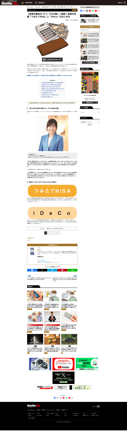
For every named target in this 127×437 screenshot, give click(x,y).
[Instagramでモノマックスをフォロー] (87, 11)
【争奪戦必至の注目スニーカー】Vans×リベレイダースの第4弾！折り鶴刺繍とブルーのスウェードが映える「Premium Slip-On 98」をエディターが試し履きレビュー (93, 52)
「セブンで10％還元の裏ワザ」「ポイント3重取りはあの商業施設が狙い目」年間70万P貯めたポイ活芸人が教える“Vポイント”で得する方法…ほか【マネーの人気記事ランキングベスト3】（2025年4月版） (52, 330)
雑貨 (28, 353)
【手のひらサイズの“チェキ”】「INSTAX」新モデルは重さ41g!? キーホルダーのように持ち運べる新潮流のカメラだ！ (65, 279)
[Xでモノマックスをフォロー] (84, 11)
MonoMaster (76, 415)
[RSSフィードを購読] (99, 11)
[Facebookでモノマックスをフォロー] (81, 11)
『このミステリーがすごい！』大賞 (31, 418)
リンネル (84, 413)
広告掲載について (64, 410)
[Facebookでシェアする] (32, 270)
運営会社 (38, 410)
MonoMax (57, 415)
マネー (29, 240)
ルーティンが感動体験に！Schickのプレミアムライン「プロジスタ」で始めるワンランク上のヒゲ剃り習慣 (35, 350)
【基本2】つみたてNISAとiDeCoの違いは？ (51, 86)
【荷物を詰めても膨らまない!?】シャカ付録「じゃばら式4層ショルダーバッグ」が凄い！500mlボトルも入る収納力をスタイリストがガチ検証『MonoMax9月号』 (93, 58)
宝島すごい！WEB (95, 415)
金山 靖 (39, 249)
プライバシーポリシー (50, 410)
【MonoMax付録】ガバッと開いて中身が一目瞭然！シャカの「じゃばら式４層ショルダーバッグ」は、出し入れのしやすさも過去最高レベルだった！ (93, 20)
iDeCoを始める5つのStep (47, 92)
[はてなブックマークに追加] (52, 270)
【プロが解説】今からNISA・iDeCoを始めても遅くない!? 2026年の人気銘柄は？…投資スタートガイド (69, 306)
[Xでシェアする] (42, 270)
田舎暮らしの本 (85, 415)
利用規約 (58, 410)
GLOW (47, 415)
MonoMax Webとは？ (31, 410)
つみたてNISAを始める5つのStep (48, 90)
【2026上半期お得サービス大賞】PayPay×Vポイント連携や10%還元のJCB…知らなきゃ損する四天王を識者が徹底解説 (52, 103)
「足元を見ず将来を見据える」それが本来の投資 (52, 82)
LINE (72, 270)
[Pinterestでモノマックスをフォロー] (90, 11)
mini (65, 413)
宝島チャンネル (31, 413)
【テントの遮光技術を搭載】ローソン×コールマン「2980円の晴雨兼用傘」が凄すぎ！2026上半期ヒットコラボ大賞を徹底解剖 (93, 35)
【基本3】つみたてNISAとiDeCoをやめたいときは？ (53, 88)
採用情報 (43, 410)
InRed (38, 413)
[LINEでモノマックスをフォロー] (93, 11)
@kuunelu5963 (42, 260)
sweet (56, 413)
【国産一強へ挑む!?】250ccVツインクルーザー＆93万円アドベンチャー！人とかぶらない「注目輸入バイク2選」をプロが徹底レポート (93, 40)
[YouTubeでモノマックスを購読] (96, 11)
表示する (90, 124)
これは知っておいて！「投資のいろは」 (50, 94)
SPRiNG (29, 415)
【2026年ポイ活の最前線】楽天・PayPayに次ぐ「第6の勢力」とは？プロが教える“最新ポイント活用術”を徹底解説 (52, 306)
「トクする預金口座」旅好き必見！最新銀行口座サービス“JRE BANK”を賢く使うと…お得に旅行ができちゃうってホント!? (69, 327)
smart (66, 415)
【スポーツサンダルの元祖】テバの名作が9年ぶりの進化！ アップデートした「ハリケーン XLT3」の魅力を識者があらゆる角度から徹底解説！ (69, 351)
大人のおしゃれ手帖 (50, 413)
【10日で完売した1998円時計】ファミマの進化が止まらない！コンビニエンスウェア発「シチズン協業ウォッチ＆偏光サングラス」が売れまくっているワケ (93, 46)
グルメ (46, 353)
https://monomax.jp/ (46, 261)
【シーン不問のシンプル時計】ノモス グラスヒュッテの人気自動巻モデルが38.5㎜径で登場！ (39, 278)
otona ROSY (94, 413)
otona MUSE (39, 415)
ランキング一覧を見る (90, 62)
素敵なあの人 (76, 413)
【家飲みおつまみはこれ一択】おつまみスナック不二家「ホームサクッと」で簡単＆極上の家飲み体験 (52, 349)
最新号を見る (90, 102)
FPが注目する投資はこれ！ (47, 96)
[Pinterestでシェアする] (62, 270)
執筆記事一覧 (40, 256)
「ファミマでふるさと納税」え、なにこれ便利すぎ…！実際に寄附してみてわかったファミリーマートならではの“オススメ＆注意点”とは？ (35, 329)
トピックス (74, 10)
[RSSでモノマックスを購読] (72, 398)
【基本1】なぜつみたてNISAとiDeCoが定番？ (51, 84)
